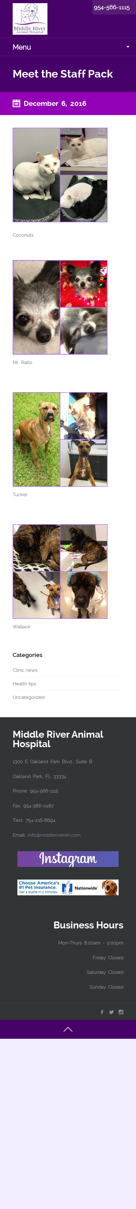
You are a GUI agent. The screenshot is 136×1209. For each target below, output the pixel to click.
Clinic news (25, 670)
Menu (22, 47)
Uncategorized (29, 697)
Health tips (24, 684)
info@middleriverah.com (54, 835)
